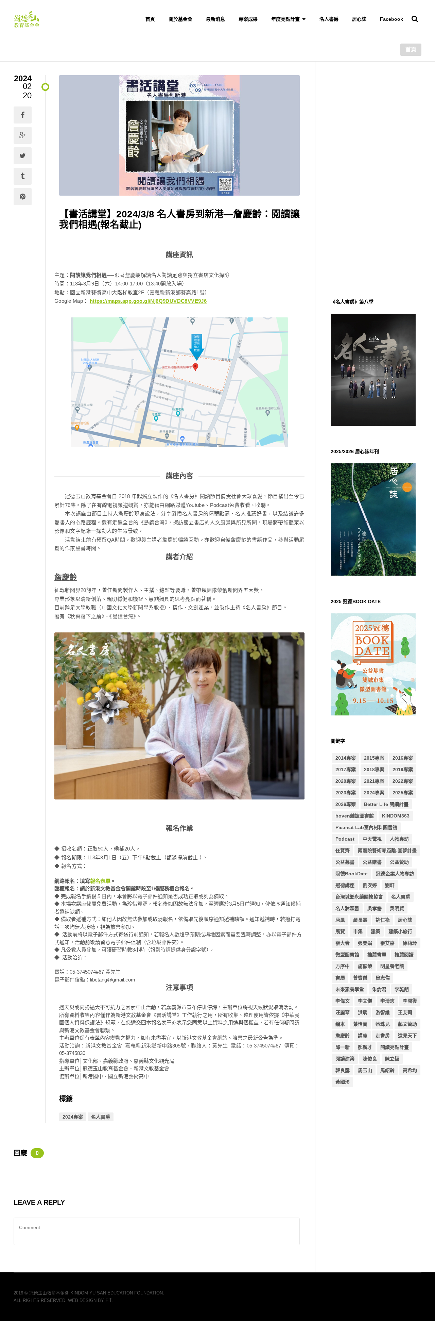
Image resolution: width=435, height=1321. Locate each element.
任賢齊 (342, 850)
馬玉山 (365, 1070)
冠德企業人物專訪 (395, 873)
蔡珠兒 (383, 1024)
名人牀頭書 (347, 908)
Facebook (391, 19)
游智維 (383, 1012)
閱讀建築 (344, 1058)
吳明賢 (397, 908)
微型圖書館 (347, 954)
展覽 (340, 931)
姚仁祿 (383, 920)
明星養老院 (392, 966)
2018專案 (374, 769)
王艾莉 (405, 1012)
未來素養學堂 (349, 989)
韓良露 (342, 1070)
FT (108, 1300)
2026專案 (345, 804)
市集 (358, 931)
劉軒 (390, 885)
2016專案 (403, 758)
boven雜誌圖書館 (354, 816)
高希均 (410, 1070)
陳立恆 (392, 1058)
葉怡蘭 (360, 1024)
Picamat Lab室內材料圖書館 (366, 827)
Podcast (344, 839)
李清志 (387, 1001)
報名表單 (100, 881)
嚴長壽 (360, 920)
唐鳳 (340, 920)
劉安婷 (370, 885)
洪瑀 (362, 1012)
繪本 (340, 1024)
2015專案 (374, 758)
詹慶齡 (342, 1035)
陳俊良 (370, 1058)
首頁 (150, 19)
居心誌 (359, 19)
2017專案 (345, 769)
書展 (340, 977)
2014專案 (345, 758)
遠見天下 (407, 1035)
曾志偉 (383, 977)
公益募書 (344, 862)
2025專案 (403, 792)
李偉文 (342, 1001)
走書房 (383, 1035)
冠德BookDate (351, 873)
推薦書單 (376, 954)
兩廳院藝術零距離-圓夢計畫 (387, 850)
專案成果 (248, 19)
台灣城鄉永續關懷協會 (359, 896)
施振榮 (365, 966)
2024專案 (73, 1117)
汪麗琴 (342, 1012)
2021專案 (374, 781)
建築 (375, 931)
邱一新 (342, 1047)
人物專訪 (399, 839)
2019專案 (403, 769)
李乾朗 (402, 989)
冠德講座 (344, 885)
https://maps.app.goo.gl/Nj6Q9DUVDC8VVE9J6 (148, 301)
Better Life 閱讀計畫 (386, 804)
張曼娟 (365, 943)
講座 (362, 1035)
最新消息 (215, 19)
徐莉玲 (410, 943)
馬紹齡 (387, 1070)
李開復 (410, 1001)
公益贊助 (399, 862)
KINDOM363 (396, 816)
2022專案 (403, 781)
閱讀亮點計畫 (394, 1047)
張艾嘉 (387, 943)
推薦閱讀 (404, 954)
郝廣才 (365, 1047)
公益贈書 (372, 862)
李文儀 (365, 1001)
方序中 (342, 966)
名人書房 (328, 19)
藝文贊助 (407, 1024)
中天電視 (372, 839)
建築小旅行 (400, 931)
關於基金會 (180, 19)
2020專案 (345, 781)
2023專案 (345, 792)
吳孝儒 (374, 908)
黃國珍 (342, 1082)
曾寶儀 (360, 977)
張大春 (342, 943)
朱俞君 (379, 989)
